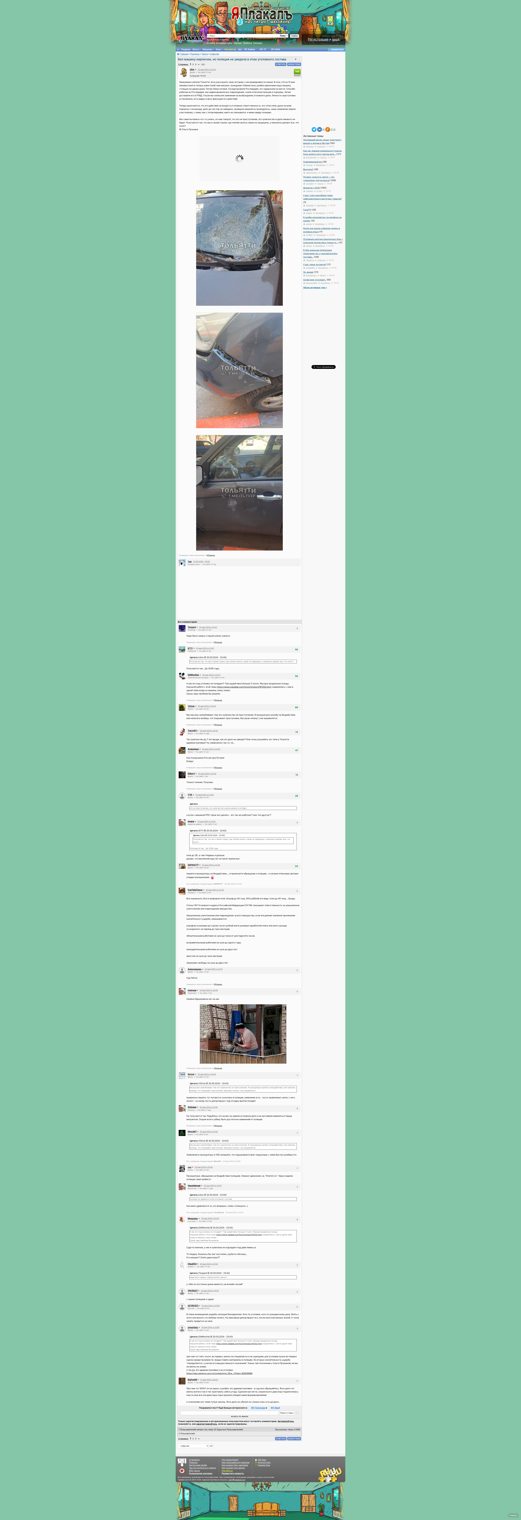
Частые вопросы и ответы (202, 1468)
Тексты (323, 157)
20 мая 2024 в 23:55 (210, 1291)
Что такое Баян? (230, 1459)
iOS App (262, 1459)
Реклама (257, 43)
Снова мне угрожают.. (314, 279)
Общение (207, 49)
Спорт (319, 191)
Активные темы (224, 43)
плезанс (309, 191)
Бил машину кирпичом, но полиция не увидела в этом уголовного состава (232, 59)
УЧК (190, 794)
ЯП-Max (275, 1408)
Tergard (192, 627)
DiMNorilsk (193, 675)
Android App (264, 1462)
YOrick (191, 706)
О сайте (211, 43)
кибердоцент (311, 172)
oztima (309, 224)
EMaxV (191, 773)
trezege (309, 165)
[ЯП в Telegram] (314, 129)
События (214, 54)
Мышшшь (193, 1218)
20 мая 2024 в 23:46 (211, 865)
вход (335, 39)
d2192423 (193, 1305)
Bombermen (311, 157)
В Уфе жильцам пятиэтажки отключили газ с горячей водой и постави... (320, 253)
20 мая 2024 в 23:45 (206, 821)
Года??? (307, 209)
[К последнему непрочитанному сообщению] (203, 64)
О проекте (194, 1459)
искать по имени (239, 1416)
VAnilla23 (193, 1290)
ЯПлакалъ (211, 555)
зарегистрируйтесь (206, 1424)
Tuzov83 (192, 730)
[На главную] (178, 49)
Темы (283, 35)
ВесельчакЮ (311, 283)
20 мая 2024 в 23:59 (211, 1306)
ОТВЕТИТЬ (281, 64)
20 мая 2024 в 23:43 (211, 675)
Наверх (513, 1515)
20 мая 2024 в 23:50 (209, 1107)
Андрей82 (310, 268)
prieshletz (193, 1327)
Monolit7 (192, 1131)
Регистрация (318, 39)
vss (189, 1167)
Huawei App (264, 1465)
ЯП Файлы (249, 49)
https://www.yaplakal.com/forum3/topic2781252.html (244, 687)
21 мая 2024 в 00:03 (209, 1380)
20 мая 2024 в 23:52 (213, 1185)
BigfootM (192, 1379)
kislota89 (310, 205)
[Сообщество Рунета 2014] (338, 1474)
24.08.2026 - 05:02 (201, 561)
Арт (240, 49)
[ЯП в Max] (334, 129)
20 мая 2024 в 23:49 (209, 990)
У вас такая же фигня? (314, 264)
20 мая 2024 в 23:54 (209, 1264)
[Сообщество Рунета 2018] (322, 1474)
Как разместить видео (233, 1468)
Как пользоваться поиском (236, 1462)
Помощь (237, 43)
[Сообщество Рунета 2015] (330, 1474)
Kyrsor (191, 1074)
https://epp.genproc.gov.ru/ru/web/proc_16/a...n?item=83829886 (219, 1373)
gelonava (310, 146)
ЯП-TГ (263, 49)
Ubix (192, 69)
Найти (294, 36)
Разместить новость (233, 1473)
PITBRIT (309, 235)
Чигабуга (310, 260)
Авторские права (198, 1465)
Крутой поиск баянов (218, 39)
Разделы (185, 49)
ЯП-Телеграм (258, 1408)
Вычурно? (308, 169)
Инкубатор (230, 49)
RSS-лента (194, 1470)
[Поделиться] (295, 59)
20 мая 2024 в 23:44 (207, 774)
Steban (309, 213)
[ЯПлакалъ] (190, 39)
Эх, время (308, 272)
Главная (184, 54)
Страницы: (183, 64)
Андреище (193, 749)
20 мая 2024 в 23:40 (207, 69)
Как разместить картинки (235, 1465)
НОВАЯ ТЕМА (294, 64)
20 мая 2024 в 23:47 (214, 969)
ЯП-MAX (275, 49)
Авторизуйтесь (286, 1421)
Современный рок (312, 161)
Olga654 (192, 1264)
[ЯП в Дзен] (324, 129)
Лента (195, 49)
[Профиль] (183, 72)
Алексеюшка (194, 969)
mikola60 (310, 183)
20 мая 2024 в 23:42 (208, 627)
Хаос (218, 49)
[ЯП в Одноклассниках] (327, 129)
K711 (190, 648)
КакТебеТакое (195, 890)
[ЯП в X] (332, 129)
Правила (247, 43)
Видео (323, 275)
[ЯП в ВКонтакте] (319, 129)
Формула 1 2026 (311, 188)
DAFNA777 (193, 865)
